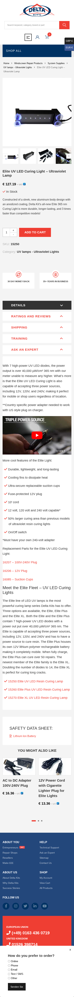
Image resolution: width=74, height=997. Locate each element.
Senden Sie (16, 986)
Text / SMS (17, 973)
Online (14, 961)
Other (14, 978)
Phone (14, 965)
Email (14, 969)
